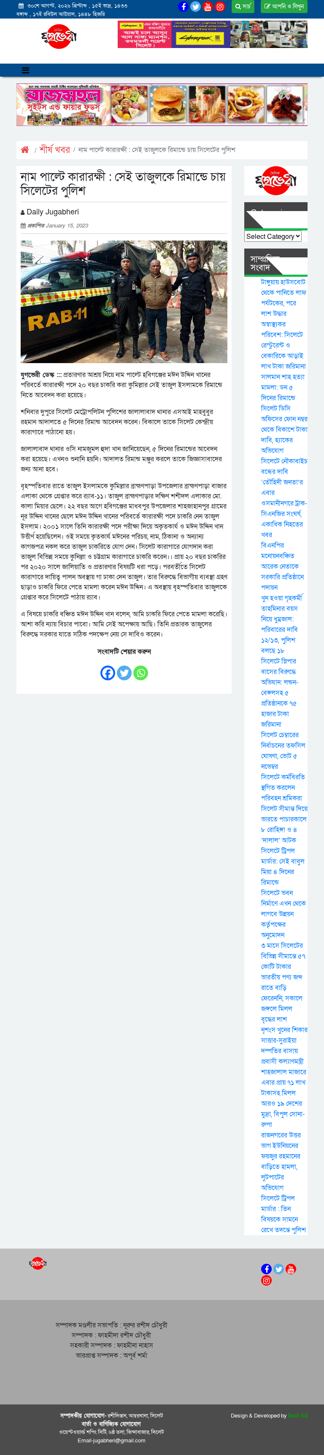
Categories (271, 213)
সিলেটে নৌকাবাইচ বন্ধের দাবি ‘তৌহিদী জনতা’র (284, 472)
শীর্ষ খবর (55, 150)
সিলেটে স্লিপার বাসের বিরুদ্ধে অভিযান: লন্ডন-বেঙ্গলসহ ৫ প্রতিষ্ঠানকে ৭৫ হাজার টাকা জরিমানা (279, 693)
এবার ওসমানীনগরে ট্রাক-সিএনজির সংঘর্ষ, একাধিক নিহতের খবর (284, 514)
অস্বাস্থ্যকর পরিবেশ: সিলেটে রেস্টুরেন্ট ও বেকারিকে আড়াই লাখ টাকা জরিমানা (283, 345)
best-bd (298, 1416)
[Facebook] (107, 668)
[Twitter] (124, 668)
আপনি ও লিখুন (287, 7)
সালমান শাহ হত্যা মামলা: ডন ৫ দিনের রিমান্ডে (283, 387)
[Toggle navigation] (25, 70)
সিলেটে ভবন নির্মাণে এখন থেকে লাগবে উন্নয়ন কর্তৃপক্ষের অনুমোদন (283, 914)
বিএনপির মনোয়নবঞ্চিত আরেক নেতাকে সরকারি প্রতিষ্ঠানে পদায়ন (282, 566)
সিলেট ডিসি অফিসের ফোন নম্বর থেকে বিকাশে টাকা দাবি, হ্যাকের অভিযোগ (284, 429)
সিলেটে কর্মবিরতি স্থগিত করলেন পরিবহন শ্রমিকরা (283, 788)
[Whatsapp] (140, 668)
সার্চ (246, 7)
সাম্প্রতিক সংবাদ (265, 263)
